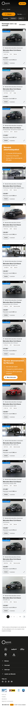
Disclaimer (4, 699)
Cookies (4, 696)
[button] (24, 616)
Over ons (4, 694)
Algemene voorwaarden (7, 701)
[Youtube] (12, 681)
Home (3, 9)
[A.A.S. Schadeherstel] (23, 690)
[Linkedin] (9, 681)
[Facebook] (3, 681)
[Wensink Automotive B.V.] (6, 3)
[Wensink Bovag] (12, 690)
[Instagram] (6, 681)
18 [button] (20, 616)
